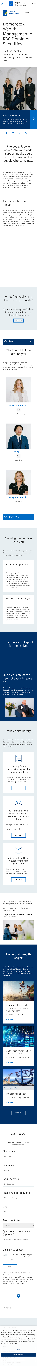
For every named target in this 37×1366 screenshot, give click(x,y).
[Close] (34, 1328)
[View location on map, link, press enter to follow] (18, 1298)
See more (18, 1113)
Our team (9, 341)
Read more (9, 1102)
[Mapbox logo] (7, 1308)
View (34, 4)
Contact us (18, 320)
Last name (9, 1165)
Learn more (18, 788)
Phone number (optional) (17, 1193)
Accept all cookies (18, 1354)
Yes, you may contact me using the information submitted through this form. (21, 1257)
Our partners (11, 517)
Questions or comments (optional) (16, 1233)
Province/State (11, 1220)
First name (9, 1151)
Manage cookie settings (18, 1360)
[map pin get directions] (18, 1296)
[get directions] (18, 1296)
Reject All (18, 1349)
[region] (18, 1298)
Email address (11, 1179)
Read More (9, 1019)
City (5, 1207)
